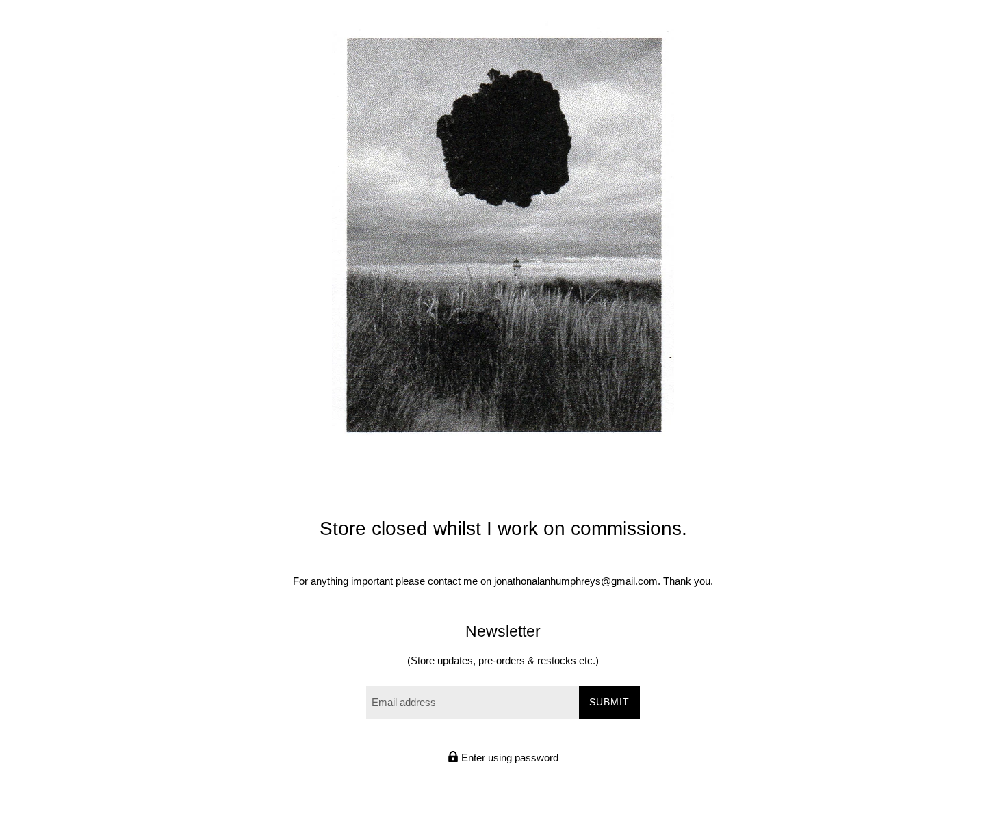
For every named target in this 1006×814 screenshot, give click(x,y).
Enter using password (508, 757)
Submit (609, 701)
